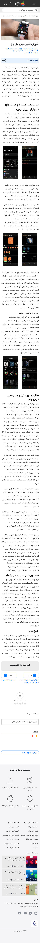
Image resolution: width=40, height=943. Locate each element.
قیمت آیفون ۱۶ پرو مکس (10, 835)
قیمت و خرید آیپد (13, 847)
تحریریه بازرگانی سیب (30, 51)
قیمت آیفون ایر (33, 831)
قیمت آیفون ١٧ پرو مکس (29, 835)
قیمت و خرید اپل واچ (11, 843)
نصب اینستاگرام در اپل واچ (8, 680)
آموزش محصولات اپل (8, 16)
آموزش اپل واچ (17, 51)
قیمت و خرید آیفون (12, 839)
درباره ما (35, 847)
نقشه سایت (34, 843)
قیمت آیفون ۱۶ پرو (12, 831)
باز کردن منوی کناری (29, 752)
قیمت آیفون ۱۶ (14, 827)
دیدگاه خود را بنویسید (30, 53)
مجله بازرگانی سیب (23, 16)
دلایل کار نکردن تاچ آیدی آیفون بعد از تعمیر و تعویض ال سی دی (29, 681)
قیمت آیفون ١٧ (33, 827)
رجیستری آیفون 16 (32, 839)
